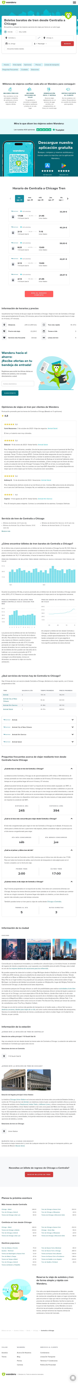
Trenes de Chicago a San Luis (11, 1215)
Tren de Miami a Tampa (9, 1256)
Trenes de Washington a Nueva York (13, 1253)
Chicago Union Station (18, 1099)
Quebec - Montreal (7, 1251)
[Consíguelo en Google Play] (64, 165)
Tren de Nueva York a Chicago (51, 1251)
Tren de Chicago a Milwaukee (50, 1212)
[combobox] (20, 38)
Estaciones (35, 69)
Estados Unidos (19, 1330)
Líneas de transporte (52, 65)
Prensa (19, 1361)
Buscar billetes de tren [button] (39, 1174)
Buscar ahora (20, 1146)
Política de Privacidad (48, 1365)
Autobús (5, 1353)
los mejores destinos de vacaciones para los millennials (28, 968)
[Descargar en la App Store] (47, 165)
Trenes (4, 1357)
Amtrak (5, 695)
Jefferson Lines (44, 1104)
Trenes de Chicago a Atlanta (10, 1230)
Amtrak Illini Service (45, 499)
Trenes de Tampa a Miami (10, 1259)
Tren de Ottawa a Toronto (10, 1248)
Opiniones (27, 65)
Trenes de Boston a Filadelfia (11, 1265)
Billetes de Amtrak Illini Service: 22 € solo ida (58, 523)
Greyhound (24, 1104)
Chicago (35, 1330)
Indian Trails (33, 1104)
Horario (6, 65)
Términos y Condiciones (48, 1361)
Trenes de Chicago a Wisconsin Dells (53, 1215)
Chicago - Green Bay (47, 1230)
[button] (74, 3)
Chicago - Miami (6, 1209)
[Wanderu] (9, 3)
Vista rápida (17, 65)
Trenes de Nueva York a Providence (52, 1256)
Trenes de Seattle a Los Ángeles (51, 1259)
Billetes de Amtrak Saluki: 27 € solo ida (56, 525)
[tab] (10, 33)
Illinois (28, 1330)
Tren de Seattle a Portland (49, 1262)
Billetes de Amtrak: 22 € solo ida (15, 523)
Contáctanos (44, 1353)
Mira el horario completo (39, 294)
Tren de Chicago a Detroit (10, 1212)
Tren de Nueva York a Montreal (51, 1248)
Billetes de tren (6, 1330)
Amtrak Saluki (52, 428)
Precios (38, 65)
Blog (18, 1357)
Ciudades (24, 69)
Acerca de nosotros (24, 1353)
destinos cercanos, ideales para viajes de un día (18, 1009)
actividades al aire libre (67, 988)
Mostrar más (6, 531)
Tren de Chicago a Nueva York (51, 1209)
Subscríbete (10, 393)
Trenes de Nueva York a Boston (51, 1253)
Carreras (20, 1365)
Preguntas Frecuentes (10, 69)
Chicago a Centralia (54, 901)
